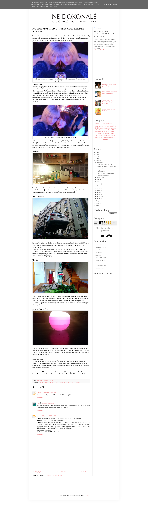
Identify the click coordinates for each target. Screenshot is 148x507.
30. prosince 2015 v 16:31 (49, 416)
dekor (114, 124)
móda (101, 131)
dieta (96, 126)
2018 (97, 154)
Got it (115, 4)
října (98, 179)
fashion (102, 128)
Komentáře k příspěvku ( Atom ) (53, 475)
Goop (96, 263)
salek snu (39, 416)
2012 (97, 205)
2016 (97, 158)
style (113, 135)
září (98, 181)
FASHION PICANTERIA (101, 257)
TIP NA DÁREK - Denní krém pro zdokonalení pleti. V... (105, 174)
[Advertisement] (61, 465)
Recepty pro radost (100, 260)
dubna (98, 192)
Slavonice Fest (108, 135)
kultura (57, 382)
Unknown (39, 392)
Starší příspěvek (85, 472)
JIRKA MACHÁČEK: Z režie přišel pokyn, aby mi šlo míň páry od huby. (109, 84)
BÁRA (97, 124)
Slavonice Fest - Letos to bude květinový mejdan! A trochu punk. (108, 102)
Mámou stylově (99, 244)
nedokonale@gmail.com (100, 50)
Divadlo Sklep (47, 382)
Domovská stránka (62, 472)
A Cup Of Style (99, 250)
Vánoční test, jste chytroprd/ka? (104, 164)
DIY (106, 126)
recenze (97, 135)
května (99, 190)
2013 (97, 203)
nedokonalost (107, 133)
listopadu (99, 177)
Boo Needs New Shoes (100, 265)
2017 (97, 156)
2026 (97, 152)
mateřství (97, 131)
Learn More (107, 4)
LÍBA (113, 130)
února (98, 196)
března (99, 194)
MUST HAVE (63, 382)
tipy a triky (103, 137)
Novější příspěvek (38, 472)
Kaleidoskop (98, 252)
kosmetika (103, 130)
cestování (41, 382)
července (99, 186)
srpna (98, 184)
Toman (108, 137)
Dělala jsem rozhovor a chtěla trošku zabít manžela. (109, 92)
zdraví (112, 137)
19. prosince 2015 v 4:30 (49, 392)
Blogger (87, 495)
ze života (78, 382)
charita (112, 128)
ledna (98, 198)
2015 (97, 160)
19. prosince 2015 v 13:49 (49, 403)
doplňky (97, 128)
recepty (73, 382)
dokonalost (111, 126)
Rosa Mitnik (98, 255)
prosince (99, 162)
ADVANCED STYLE (100, 247)
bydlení (101, 124)
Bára (38, 403)
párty (69, 382)
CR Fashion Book (99, 268)
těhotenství (97, 137)
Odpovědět (40, 397)
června (99, 188)
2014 (97, 201)
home (53, 382)
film (106, 128)
